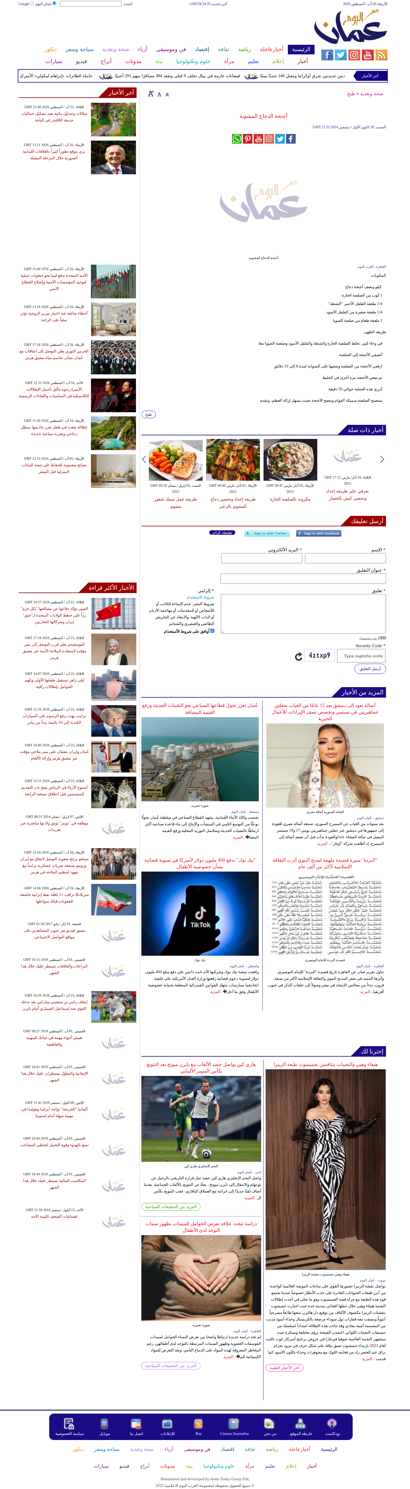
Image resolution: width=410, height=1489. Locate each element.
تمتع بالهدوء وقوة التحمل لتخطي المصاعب (54, 1145)
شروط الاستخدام (200, 597)
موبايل (105, 1433)
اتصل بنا (136, 1433)
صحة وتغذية (372, 93)
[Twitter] (267, 536)
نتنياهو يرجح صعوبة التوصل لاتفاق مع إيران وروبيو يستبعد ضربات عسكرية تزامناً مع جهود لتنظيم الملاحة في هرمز (54, 865)
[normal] (159, 93)
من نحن (270, 1433)
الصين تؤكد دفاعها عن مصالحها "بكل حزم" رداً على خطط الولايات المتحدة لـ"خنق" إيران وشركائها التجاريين (54, 615)
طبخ (351, 93)
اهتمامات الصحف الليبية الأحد (54, 1216)
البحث (127, 4)
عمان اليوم (43, 4)
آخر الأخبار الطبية (285, 1368)
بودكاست (332, 1433)
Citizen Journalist (234, 1433)
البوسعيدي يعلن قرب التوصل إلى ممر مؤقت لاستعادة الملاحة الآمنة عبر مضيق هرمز (54, 651)
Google (24, 4)
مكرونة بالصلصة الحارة (290, 499)
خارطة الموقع (301, 1433)
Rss (199, 1433)
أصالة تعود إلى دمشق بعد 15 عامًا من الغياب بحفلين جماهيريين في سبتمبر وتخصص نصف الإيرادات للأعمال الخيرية (325, 712)
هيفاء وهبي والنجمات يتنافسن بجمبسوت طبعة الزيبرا (326, 1064)
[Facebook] (319, 536)
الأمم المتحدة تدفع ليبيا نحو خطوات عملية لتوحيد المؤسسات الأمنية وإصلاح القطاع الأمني (54, 282)
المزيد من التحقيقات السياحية (171, 1206)
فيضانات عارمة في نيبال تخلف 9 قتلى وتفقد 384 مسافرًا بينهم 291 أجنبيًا (201, 76)
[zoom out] (167, 93)
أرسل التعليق (370, 668)
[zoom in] (151, 93)
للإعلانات (168, 1433)
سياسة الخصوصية (69, 1433)
